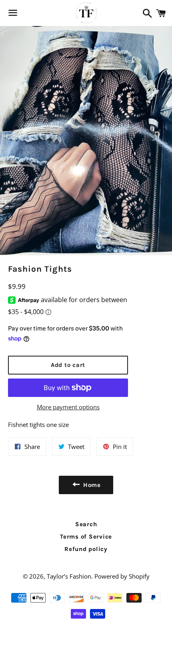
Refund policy (86, 549)
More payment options (68, 407)
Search (86, 524)
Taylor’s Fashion (69, 576)
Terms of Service (86, 536)
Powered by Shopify (122, 576)
